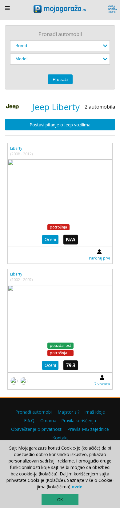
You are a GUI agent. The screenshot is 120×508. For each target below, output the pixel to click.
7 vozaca (102, 384)
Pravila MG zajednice (88, 429)
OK (60, 500)
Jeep (41, 107)
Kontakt (60, 438)
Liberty (16, 148)
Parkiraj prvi (99, 258)
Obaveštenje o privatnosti (36, 429)
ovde (77, 487)
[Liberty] (60, 203)
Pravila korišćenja (78, 420)
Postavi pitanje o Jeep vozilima (60, 125)
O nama (48, 420)
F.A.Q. (29, 420)
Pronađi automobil (34, 412)
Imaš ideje (94, 412)
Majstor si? (68, 412)
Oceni (50, 239)
